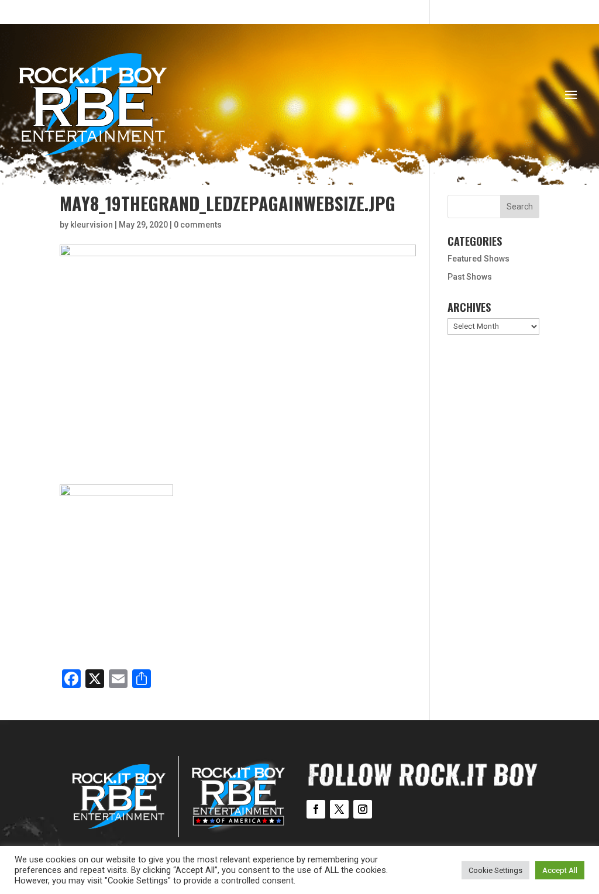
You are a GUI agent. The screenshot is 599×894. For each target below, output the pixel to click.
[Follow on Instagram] (362, 809)
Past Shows (469, 276)
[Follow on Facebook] (316, 809)
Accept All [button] (559, 870)
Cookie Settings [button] (495, 870)
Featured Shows (478, 258)
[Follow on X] (339, 809)
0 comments (198, 224)
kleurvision (91, 224)
